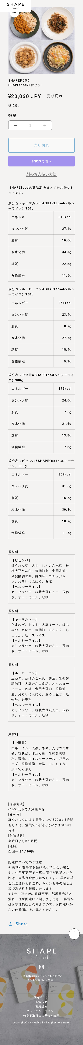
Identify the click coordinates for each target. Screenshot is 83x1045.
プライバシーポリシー (41, 1011)
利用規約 (41, 1006)
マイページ (41, 997)
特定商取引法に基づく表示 (41, 1015)
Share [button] (21, 923)
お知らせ (41, 1001)
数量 (12, 115)
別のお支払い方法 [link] (41, 174)
